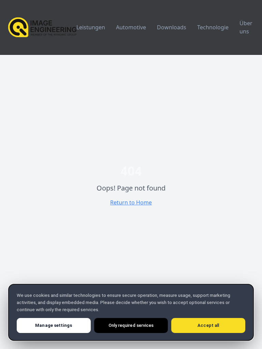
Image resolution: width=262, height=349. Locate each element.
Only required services (131, 325)
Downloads (171, 27)
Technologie (213, 27)
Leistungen (90, 27)
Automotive (131, 27)
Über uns (245, 27)
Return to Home (131, 202)
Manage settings (53, 325)
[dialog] (131, 312)
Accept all (208, 325)
